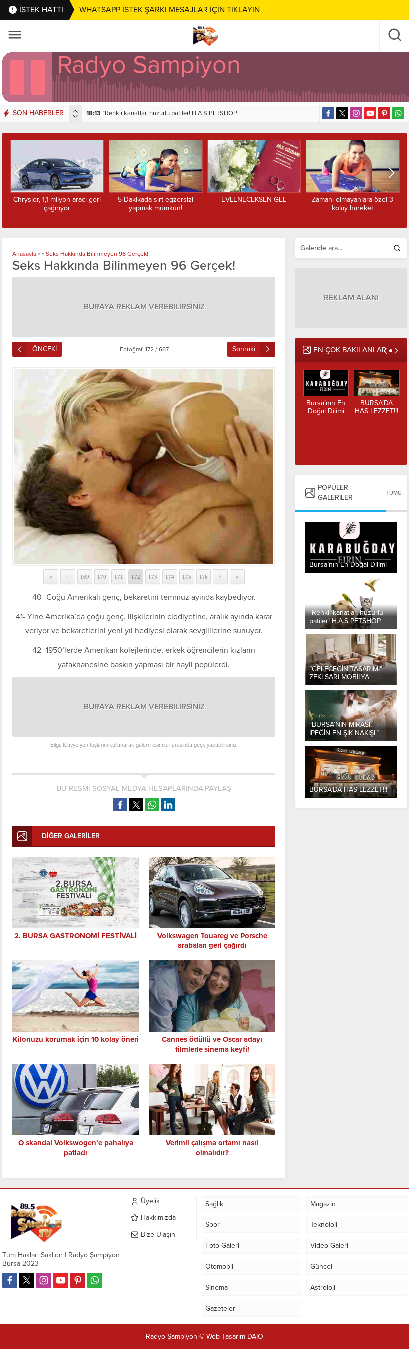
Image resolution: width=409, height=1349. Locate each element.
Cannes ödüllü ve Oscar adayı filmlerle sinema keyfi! (212, 1044)
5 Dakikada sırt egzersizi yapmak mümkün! (155, 203)
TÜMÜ (394, 493)
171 (118, 577)
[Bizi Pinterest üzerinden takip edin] (384, 113)
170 (101, 577)
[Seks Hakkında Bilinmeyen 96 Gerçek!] (143, 466)
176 (203, 577)
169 (84, 577)
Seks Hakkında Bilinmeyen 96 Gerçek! (97, 253)
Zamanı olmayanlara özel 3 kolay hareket (352, 203)
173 (152, 577)
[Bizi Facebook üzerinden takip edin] (328, 113)
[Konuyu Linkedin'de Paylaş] (168, 804)
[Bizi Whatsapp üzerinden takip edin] (398, 113)
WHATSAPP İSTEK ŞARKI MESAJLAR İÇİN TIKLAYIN (169, 10)
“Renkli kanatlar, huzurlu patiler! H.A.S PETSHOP (161, 113)
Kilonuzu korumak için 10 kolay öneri (76, 1039)
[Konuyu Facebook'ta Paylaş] (120, 804)
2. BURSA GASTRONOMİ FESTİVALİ (75, 935)
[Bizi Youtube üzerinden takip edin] (370, 113)
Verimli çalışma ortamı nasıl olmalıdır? (212, 1147)
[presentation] (75, 111)
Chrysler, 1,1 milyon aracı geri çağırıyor (57, 203)
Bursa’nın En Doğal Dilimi (325, 407)
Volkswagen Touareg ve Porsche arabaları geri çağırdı (212, 940)
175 (186, 577)
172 (135, 577)
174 (169, 577)
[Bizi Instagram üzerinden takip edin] (356, 113)
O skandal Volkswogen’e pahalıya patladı (75, 1147)
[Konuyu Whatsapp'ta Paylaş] (152, 804)
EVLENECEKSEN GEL (253, 199)
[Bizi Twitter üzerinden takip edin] (342, 113)
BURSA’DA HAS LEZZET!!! (376, 407)
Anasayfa (24, 253)
